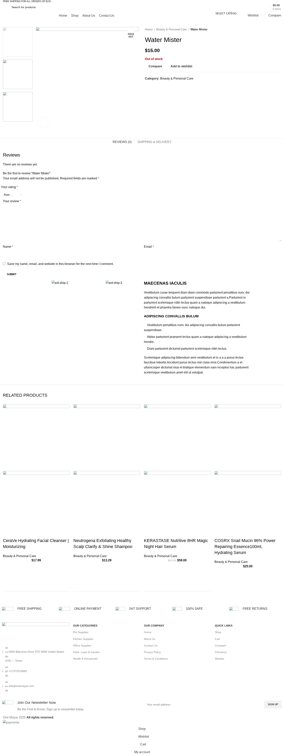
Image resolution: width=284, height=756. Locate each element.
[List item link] (35, 671)
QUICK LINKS (223, 625)
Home (149, 29)
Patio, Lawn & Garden (86, 652)
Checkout (220, 652)
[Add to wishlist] (8, 567)
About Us (149, 638)
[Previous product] (271, 30)
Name (8, 246)
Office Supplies (82, 645)
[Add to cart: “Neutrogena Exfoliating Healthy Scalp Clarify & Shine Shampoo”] (78, 576)
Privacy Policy (152, 652)
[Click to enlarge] (43, 122)
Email (149, 246)
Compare (220, 645)
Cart (217, 638)
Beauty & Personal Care (172, 29)
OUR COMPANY (154, 625)
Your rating (9, 187)
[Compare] (64, 595)
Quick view (8, 586)
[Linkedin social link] (161, 85)
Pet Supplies (80, 632)
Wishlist (219, 658)
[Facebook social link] (148, 85)
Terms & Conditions (156, 658)
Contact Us (150, 645)
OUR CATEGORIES (85, 625)
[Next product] (279, 30)
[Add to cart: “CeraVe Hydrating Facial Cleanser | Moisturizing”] (8, 576)
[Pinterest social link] (157, 85)
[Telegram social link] (166, 85)
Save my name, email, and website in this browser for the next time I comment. (60, 263)
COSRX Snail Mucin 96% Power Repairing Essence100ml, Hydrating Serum (244, 546)
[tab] (122, 142)
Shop (218, 632)
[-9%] (177, 437)
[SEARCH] (250, 7)
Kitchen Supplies (83, 638)
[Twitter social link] (152, 85)
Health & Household (85, 658)
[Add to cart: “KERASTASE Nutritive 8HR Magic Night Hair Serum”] (149, 576)
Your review (12, 201)
